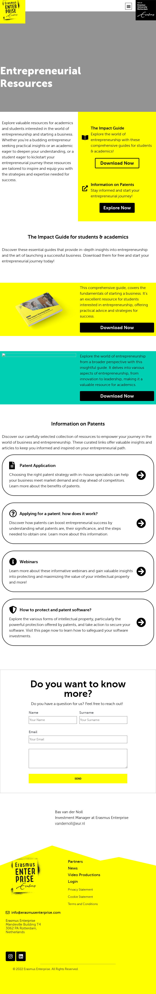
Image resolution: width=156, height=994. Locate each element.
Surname (86, 713)
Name (33, 713)
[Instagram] (10, 956)
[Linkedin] (21, 956)
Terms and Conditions (83, 904)
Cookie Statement (80, 897)
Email (33, 732)
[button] (128, 6)
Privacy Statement (80, 889)
